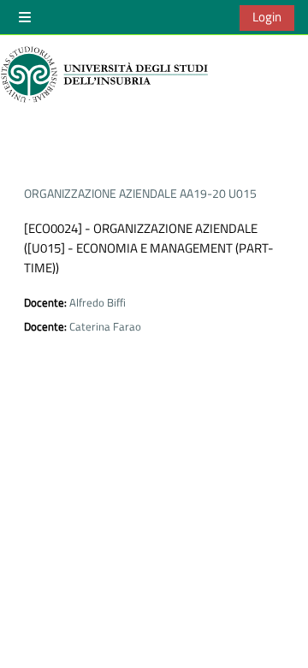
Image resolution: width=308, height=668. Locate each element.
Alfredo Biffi (97, 302)
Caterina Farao (105, 326)
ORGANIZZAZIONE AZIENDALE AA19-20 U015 (140, 193)
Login (266, 17)
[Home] (107, 74)
